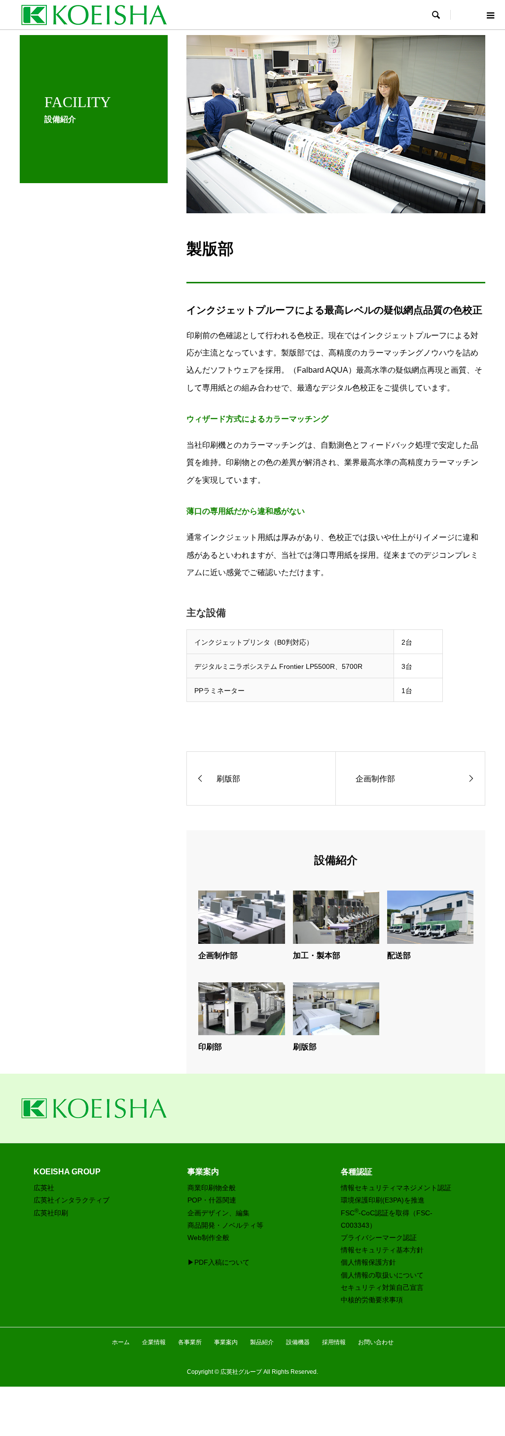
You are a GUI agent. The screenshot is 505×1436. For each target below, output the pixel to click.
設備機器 (298, 1342)
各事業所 (190, 1342)
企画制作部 (218, 955)
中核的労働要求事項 (372, 1300)
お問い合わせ (376, 1342)
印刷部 (210, 1047)
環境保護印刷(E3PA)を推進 (383, 1200)
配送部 (399, 955)
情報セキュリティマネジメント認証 (396, 1188)
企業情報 (154, 1342)
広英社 (44, 1188)
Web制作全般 (208, 1238)
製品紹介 (262, 1342)
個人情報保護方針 (368, 1262)
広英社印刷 (51, 1213)
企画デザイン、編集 (218, 1213)
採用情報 (334, 1342)
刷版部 (305, 1047)
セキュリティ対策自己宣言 (382, 1287)
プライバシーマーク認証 (379, 1238)
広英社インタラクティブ (71, 1200)
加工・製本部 (316, 955)
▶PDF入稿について (218, 1262)
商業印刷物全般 (211, 1188)
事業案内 (226, 1342)
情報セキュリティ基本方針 (382, 1250)
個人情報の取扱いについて (382, 1275)
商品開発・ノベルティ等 (225, 1225)
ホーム (121, 1342)
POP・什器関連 (211, 1200)
